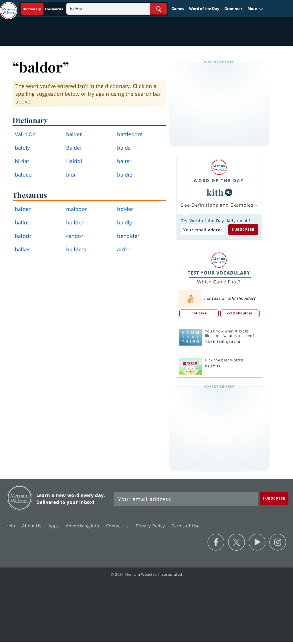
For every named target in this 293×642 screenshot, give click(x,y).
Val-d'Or (25, 134)
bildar (22, 161)
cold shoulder (239, 313)
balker (22, 249)
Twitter (236, 542)
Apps (54, 526)
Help (11, 526)
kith (215, 192)
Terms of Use (185, 526)
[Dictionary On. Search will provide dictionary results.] (43, 9)
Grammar (233, 8)
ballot (22, 222)
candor (74, 235)
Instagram (277, 542)
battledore (129, 134)
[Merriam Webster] (219, 167)
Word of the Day (204, 8)
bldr (71, 174)
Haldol (74, 161)
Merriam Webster (19, 497)
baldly (22, 147)
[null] (228, 192)
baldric (23, 235)
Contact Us (118, 526)
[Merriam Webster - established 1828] (8, 7)
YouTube (257, 542)
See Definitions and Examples (217, 205)
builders (76, 249)
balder (74, 134)
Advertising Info (83, 526)
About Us (32, 526)
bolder (125, 208)
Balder (74, 147)
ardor (123, 249)
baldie (124, 174)
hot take (199, 313)
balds (123, 147)
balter (124, 161)
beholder (128, 235)
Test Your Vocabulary (219, 273)
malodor (76, 208)
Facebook (215, 542)
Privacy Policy (151, 526)
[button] (255, 8)
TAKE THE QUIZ (220, 341)
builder (75, 222)
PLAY (210, 366)
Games (177, 8)
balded (23, 174)
